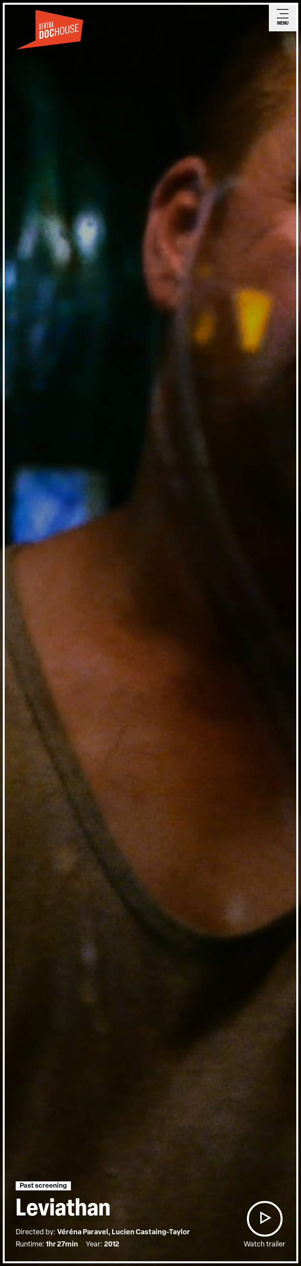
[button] (264, 1219)
